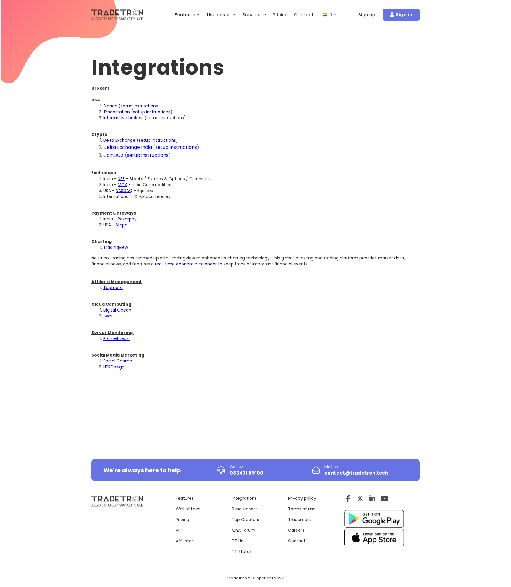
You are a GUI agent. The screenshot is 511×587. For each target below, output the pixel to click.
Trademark (299, 520)
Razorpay (127, 219)
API (179, 530)
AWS (107, 316)
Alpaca (110, 106)
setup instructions (139, 106)
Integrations (244, 498)
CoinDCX (114, 155)
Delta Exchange (119, 140)
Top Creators (245, 520)
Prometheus (116, 338)
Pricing (280, 15)
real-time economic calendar (186, 264)
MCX (122, 185)
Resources (243, 509)
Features (185, 498)
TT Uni (238, 541)
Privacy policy (302, 498)
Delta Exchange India (127, 147)
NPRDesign (113, 367)
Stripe (121, 225)
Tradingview (115, 247)
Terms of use (302, 509)
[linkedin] (372, 498)
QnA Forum (243, 530)
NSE (121, 179)
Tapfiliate (113, 288)
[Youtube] (384, 498)
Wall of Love (188, 509)
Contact (304, 15)
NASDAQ (124, 190)
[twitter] (360, 498)
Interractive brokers (123, 118)
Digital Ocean (117, 310)
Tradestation (116, 112)
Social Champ (117, 361)
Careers (296, 530)
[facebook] (348, 498)
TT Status (242, 551)
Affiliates (185, 541)
